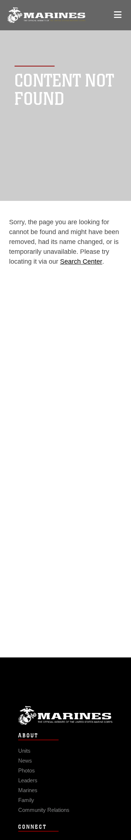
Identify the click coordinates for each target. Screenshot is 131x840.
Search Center (81, 261)
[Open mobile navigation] (118, 14)
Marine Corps (65, 715)
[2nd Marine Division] (46, 15)
